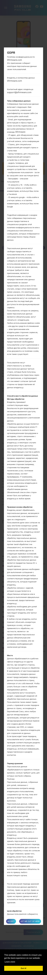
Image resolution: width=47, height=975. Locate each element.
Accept (11, 921)
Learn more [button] (10, 961)
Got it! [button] (23, 968)
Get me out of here (30, 921)
